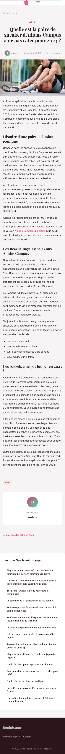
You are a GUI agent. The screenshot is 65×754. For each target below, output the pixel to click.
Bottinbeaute (12, 727)
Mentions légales (11, 736)
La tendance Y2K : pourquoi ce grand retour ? (30, 600)
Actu (15, 13)
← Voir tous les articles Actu (18, 535)
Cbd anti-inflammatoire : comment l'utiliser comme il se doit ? (30, 699)
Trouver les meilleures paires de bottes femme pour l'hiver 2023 (32, 646)
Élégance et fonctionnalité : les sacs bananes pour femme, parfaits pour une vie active (30, 572)
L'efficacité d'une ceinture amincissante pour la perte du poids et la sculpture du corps (32, 582)
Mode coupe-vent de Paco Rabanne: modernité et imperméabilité (31, 609)
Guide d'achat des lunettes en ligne (25, 681)
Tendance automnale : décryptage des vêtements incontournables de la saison (32, 619)
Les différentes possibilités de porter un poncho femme (32, 690)
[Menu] (38, 2)
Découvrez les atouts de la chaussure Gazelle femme (30, 636)
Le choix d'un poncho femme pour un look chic (31, 627)
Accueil (6, 13)
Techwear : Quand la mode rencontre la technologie (28, 592)
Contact (27, 736)
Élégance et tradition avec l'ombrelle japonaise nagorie (31, 656)
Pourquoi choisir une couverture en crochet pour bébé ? (32, 673)
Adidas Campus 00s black (30, 230)
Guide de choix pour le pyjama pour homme (30, 664)
